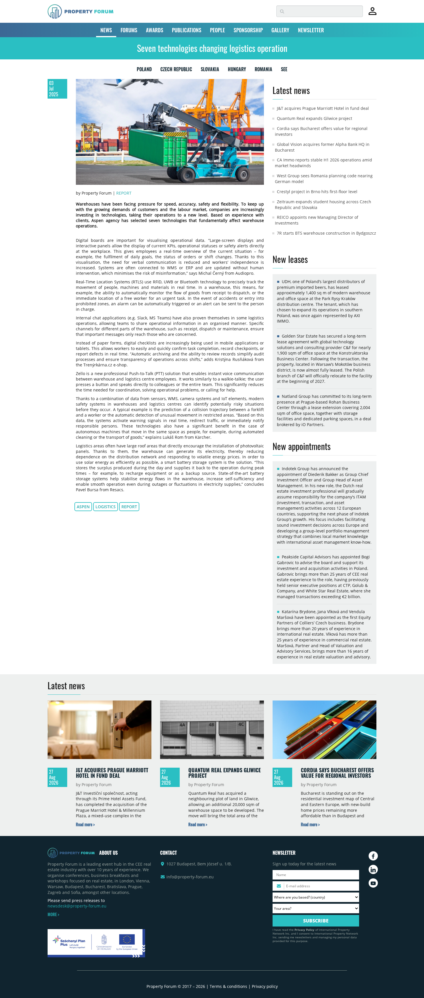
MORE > (53, 914)
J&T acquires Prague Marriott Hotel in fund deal (323, 108)
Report (124, 193)
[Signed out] (372, 13)
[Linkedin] (373, 869)
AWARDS (154, 30)
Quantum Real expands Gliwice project (314, 118)
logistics (105, 506)
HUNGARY (237, 70)
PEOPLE (217, 30)
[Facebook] (373, 855)
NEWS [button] (106, 30)
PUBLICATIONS (186, 30)
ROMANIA (263, 70)
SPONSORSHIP (248, 30)
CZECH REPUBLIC (176, 70)
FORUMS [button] (129, 30)
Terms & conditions (228, 986)
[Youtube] (373, 883)
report (129, 506)
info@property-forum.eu (190, 877)
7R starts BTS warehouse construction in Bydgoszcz (326, 233)
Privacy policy (265, 986)
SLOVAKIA (210, 70)
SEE (284, 70)
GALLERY (280, 30)
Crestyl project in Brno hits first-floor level (317, 191)
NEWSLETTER (311, 30)
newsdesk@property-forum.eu (77, 906)
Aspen (83, 506)
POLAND (144, 70)
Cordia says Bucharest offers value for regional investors (337, 772)
